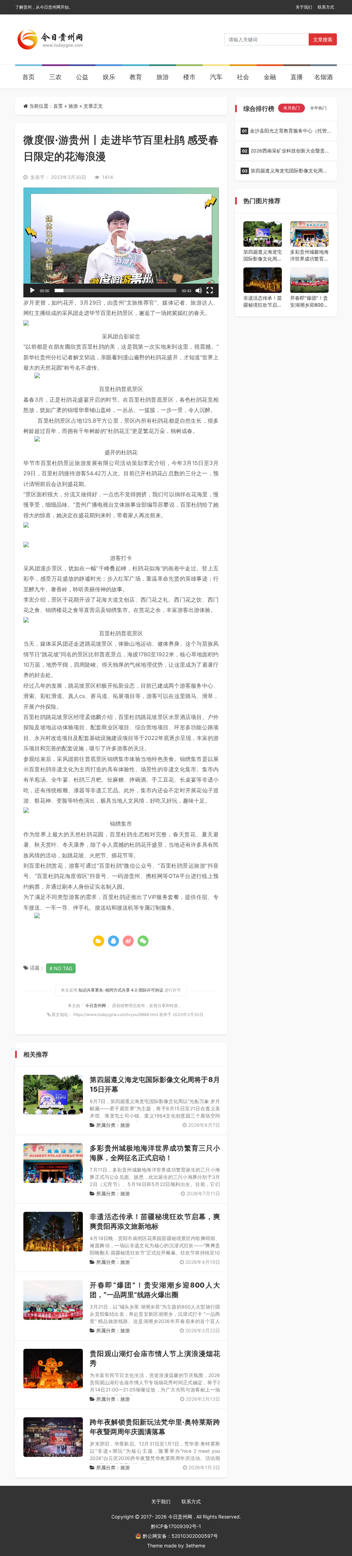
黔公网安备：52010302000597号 (180, 1536)
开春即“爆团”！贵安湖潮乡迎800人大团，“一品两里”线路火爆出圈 (309, 301)
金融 (270, 77)
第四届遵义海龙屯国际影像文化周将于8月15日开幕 (284, 173)
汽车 (216, 77)
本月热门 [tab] (291, 107)
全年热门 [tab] (318, 107)
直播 (296, 77)
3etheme (195, 1545)
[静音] (198, 290)
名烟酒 (323, 77)
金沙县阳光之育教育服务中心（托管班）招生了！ (284, 133)
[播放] (32, 290)
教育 (136, 77)
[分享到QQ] (113, 940)
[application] (121, 242)
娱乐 (109, 77)
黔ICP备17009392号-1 (176, 1526)
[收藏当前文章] (98, 940)
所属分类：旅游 (112, 1125)
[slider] (115, 290)
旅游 (162, 77)
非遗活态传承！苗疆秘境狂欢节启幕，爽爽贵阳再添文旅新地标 (262, 301)
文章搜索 (322, 39)
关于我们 (304, 7)
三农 (55, 77)
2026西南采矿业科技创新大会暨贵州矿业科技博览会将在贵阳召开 (285, 153)
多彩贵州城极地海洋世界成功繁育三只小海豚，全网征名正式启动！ (309, 255)
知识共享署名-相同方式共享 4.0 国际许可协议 (120, 990)
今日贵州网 (96, 1005)
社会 (243, 77)
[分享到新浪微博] (128, 940)
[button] (121, 242)
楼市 (189, 77)
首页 (28, 77)
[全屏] (209, 290)
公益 (82, 77)
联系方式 (326, 7)
